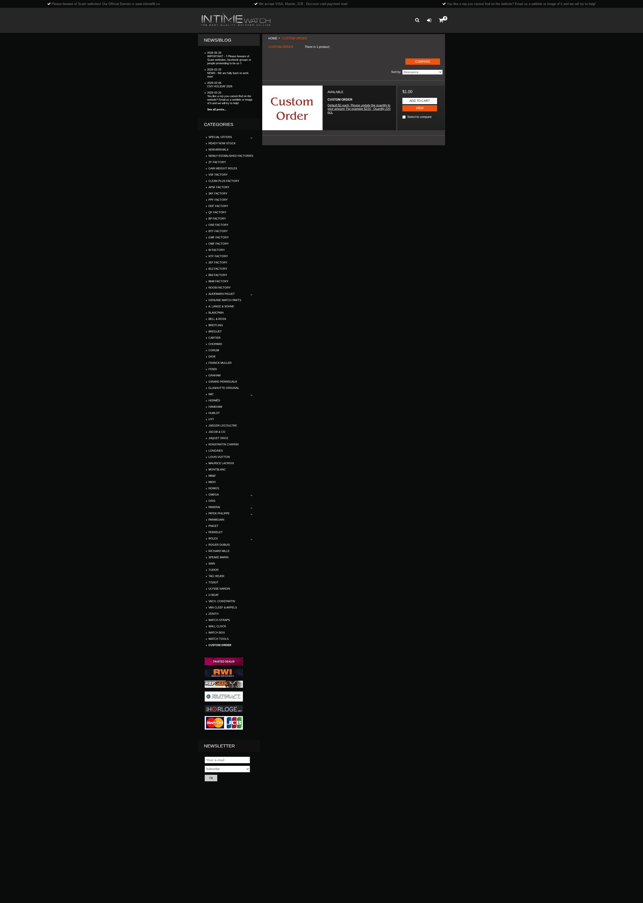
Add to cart (419, 101)
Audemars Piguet (221, 293)
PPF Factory (218, 199)
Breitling (215, 325)
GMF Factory (218, 237)
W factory (216, 249)
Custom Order (219, 645)
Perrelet (215, 532)
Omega (213, 494)
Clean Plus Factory (223, 180)
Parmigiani (216, 519)
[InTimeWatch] (235, 20)
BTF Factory (218, 231)
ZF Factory (217, 162)
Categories (218, 124)
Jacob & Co (216, 431)
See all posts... (216, 109)
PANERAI (214, 507)
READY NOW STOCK (222, 143)
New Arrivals (218, 149)
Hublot (214, 412)
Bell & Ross (217, 318)
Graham (214, 375)
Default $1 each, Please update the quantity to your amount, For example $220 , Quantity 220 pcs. (359, 109)
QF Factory (217, 212)
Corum (213, 350)
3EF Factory (217, 262)
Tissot (213, 582)
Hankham (215, 406)
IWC (211, 394)
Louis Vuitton (219, 456)
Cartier (214, 337)
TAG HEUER (216, 576)
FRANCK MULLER (220, 362)
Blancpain (216, 312)
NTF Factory (218, 256)
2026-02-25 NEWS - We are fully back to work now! (228, 73)
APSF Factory (218, 187)
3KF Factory (217, 193)
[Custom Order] (292, 108)
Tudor (213, 569)
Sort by (396, 72)
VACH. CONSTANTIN (221, 601)
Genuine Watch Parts (224, 300)
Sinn (211, 563)
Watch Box (216, 632)
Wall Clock (217, 626)
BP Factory (217, 218)
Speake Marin (218, 557)
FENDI (212, 369)
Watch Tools (218, 638)
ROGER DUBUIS (219, 544)
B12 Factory (217, 268)
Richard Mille (219, 550)
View (419, 108)
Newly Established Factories (230, 155)
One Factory (218, 224)
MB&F (212, 475)
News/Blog (217, 40)
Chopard (215, 343)
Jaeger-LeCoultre (222, 425)
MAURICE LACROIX (221, 463)
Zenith (213, 613)
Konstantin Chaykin (223, 444)
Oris (211, 500)
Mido (212, 481)
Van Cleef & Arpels (222, 607)
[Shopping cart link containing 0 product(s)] (441, 20)
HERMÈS (214, 400)
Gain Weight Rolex (222, 168)
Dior (212, 356)
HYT (211, 419)
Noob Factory (219, 287)
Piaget (213, 525)
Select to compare (419, 117)
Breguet (215, 331)
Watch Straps (219, 619)
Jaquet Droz (218, 438)
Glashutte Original (223, 387)
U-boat (213, 594)
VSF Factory (218, 174)
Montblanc (217, 469)
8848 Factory (218, 281)
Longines (215, 450)
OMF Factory (218, 243)
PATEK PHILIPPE (219, 513)
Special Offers (220, 136)
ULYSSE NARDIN (219, 588)
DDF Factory (218, 205)
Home (272, 38)
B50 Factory (217, 274)
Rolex (213, 538)
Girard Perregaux (222, 381)
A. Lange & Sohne (221, 306)
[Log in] (429, 20)
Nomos (213, 488)
